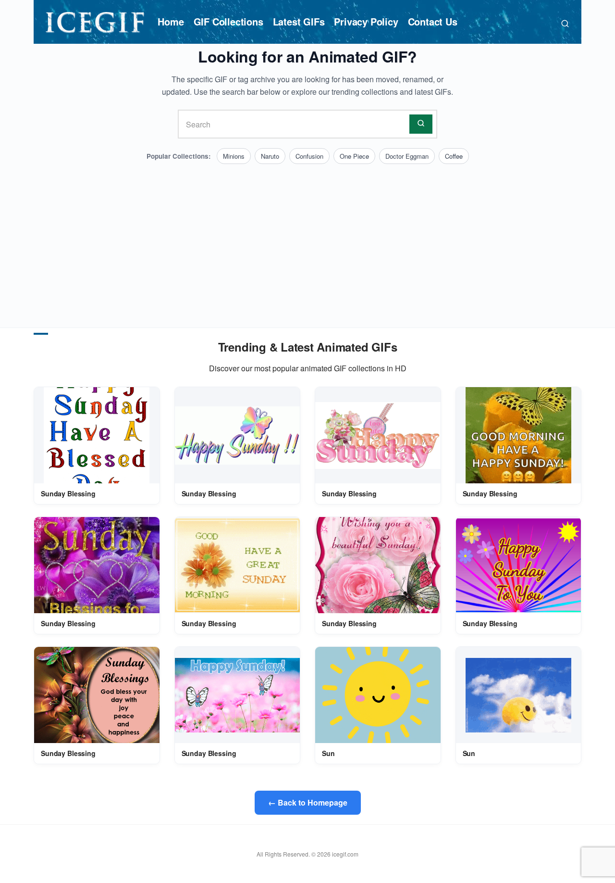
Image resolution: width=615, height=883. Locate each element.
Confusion (309, 156)
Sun (328, 753)
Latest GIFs (299, 21)
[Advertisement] (307, 236)
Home (171, 21)
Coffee (454, 156)
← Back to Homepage (307, 802)
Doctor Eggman (407, 156)
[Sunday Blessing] (96, 435)
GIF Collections (228, 21)
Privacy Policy (366, 21)
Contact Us (432, 21)
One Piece (354, 156)
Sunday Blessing (68, 493)
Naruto (270, 156)
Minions (234, 156)
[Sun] (378, 695)
